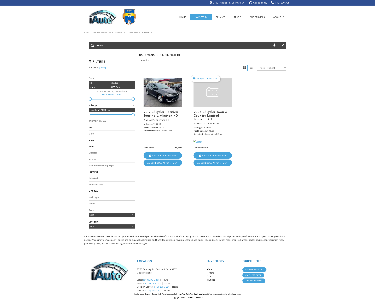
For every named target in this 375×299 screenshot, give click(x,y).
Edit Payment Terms (111, 94)
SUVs (210, 276)
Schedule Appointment (165, 162)
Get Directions (144, 272)
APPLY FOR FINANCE (253, 280)
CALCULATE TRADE (253, 275)
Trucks (210, 272)
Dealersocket (199, 294)
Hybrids (211, 279)
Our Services (257, 17)
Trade (237, 17)
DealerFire (180, 294)
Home (182, 17)
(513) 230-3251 (151, 279)
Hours (165, 279)
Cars (209, 269)
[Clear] (102, 67)
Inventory (201, 17)
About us (278, 17)
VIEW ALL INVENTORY (254, 269)
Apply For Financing (164, 155)
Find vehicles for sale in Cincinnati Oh (109, 32)
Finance (220, 17)
